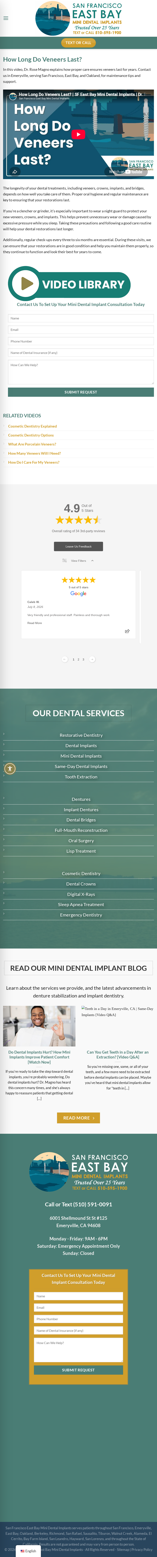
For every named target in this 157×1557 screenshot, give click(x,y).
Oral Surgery (81, 840)
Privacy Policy (142, 1550)
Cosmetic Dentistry (81, 873)
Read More (34, 623)
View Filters (78, 560)
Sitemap (123, 1550)
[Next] (148, 1051)
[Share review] (127, 632)
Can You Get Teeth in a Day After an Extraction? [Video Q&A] (118, 1054)
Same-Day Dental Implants (81, 766)
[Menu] (6, 18)
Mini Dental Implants (81, 756)
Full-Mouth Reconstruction (81, 830)
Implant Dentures (81, 809)
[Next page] (92, 659)
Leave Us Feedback (79, 546)
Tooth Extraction (81, 776)
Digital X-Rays (81, 894)
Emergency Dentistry (81, 915)
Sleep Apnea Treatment (81, 904)
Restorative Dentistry (81, 735)
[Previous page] (65, 659)
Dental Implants (81, 745)
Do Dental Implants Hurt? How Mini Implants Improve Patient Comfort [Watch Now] (39, 1057)
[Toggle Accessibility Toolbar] (10, 769)
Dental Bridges (81, 819)
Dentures (81, 799)
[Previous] (8, 1051)
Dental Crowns (81, 884)
